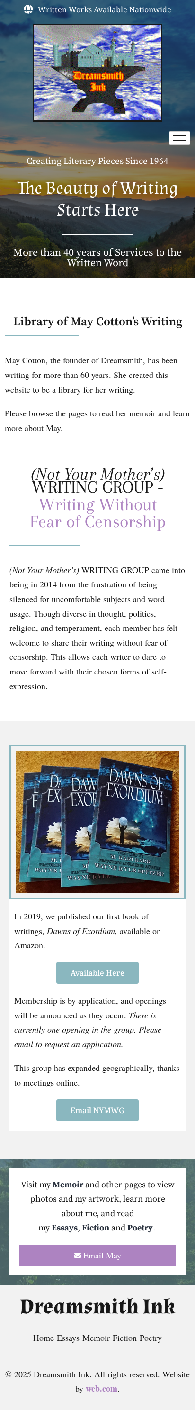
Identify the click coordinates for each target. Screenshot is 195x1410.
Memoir (68, 1184)
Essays (65, 1227)
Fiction (95, 1227)
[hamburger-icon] (179, 138)
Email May (102, 1255)
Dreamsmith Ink (97, 1307)
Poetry (140, 1227)
